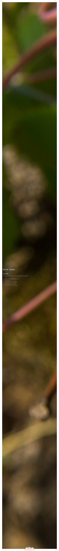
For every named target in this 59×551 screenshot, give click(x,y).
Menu (3, 1)
